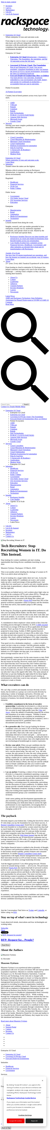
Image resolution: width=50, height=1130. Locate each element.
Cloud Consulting (16, 137)
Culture (13, 279)
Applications (15, 152)
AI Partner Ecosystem (14, 92)
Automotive (14, 214)
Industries (9, 164)
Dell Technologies (17, 113)
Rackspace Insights (29, 239)
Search (26, 404)
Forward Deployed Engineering (17, 1059)
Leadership (14, 282)
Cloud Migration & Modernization (22, 139)
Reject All (34, 1121)
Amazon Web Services (18, 117)
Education (14, 202)
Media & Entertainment (18, 216)
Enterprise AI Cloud (13, 35)
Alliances (13, 284)
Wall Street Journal (27, 835)
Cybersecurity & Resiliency (20, 150)
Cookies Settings (25, 1115)
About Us (13, 277)
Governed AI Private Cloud (16, 1056)
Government (14, 196)
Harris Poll (28, 600)
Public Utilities (15, 188)
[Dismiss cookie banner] (42, 1080)
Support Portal (11, 1027)
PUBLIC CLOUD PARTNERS (22, 115)
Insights (8, 220)
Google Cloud (15, 121)
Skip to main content (8, 2)
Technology (14, 218)
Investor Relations (16, 288)
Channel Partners (16, 286)
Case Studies (28, 246)
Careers (13, 290)
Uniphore (13, 109)
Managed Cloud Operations (20, 141)
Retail (12, 212)
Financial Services (17, 184)
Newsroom (14, 292)
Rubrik (12, 111)
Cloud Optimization (17, 144)
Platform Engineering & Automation (23, 146)
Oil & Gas (14, 186)
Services (9, 123)
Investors (9, 1031)
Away (8, 712)
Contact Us (5, 407)
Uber (40, 710)
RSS (15, 912)
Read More (5, 945)
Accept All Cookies (15, 1121)
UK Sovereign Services (19, 200)
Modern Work (15, 154)
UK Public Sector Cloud (19, 198)
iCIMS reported (42, 625)
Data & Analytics (16, 148)
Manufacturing (15, 210)
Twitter (31, 910)
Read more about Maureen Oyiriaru (14, 1021)
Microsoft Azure (16, 119)
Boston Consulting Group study (12, 825)
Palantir (13, 107)
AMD (12, 103)
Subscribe (4, 928)
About (8, 261)
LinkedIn (40, 910)
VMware (13, 105)
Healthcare (14, 182)
